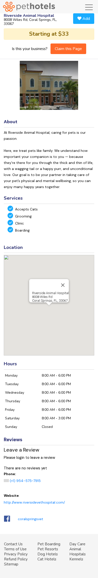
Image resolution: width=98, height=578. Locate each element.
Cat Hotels (46, 559)
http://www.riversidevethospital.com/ (34, 502)
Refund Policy (16, 559)
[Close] (63, 285)
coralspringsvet (30, 519)
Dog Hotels (47, 554)
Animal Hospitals (77, 552)
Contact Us (13, 544)
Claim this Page (68, 49)
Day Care (77, 544)
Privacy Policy (16, 554)
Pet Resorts (47, 549)
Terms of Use (15, 549)
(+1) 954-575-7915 (25, 480)
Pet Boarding (48, 544)
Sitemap (11, 564)
